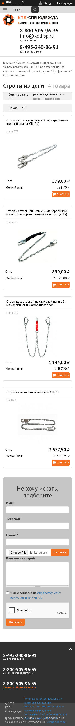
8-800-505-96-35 (39, 30)
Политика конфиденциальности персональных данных (43, 700)
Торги (17, 10)
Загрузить (60, 552)
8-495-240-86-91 (39, 47)
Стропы (33, 71)
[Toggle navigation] (5, 9)
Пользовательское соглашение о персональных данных (44, 708)
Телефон (14, 519)
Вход (47, 3)
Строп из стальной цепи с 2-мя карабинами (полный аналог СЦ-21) (37, 122)
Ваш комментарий (20, 558)
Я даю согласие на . (35, 595)
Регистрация (64, 3)
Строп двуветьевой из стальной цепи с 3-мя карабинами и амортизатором (36, 303)
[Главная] (30, 20)
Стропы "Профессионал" (56, 71)
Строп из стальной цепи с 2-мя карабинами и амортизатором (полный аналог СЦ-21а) (37, 212)
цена (37, 98)
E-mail (12, 535)
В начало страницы (67, 648)
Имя (10, 503)
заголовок (52, 98)
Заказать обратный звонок (19, 687)
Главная (8, 62)
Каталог (21, 62)
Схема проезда (56, 722)
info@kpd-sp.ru (37, 35)
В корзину (63, 194)
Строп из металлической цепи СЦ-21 (32, 392)
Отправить (15, 622)
